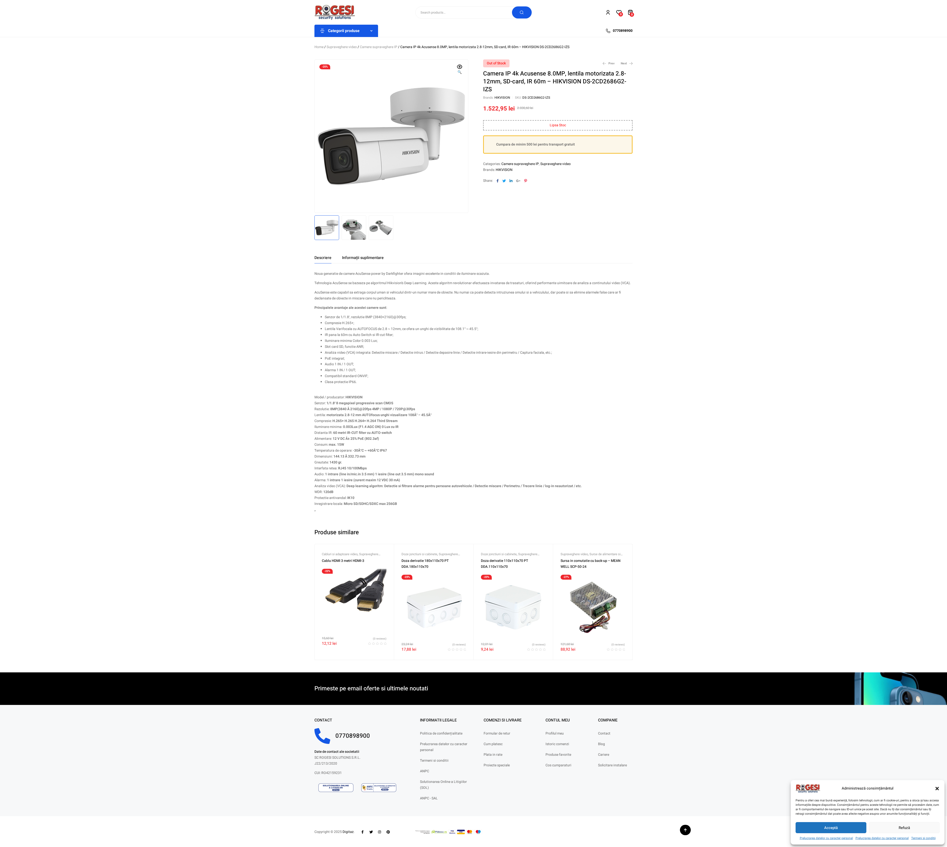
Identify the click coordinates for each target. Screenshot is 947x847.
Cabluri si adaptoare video (340, 554)
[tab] (322, 257)
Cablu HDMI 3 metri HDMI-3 (343, 560)
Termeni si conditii (923, 838)
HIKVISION (502, 97)
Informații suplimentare (363, 258)
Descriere (322, 258)
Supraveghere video (342, 47)
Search (522, 12)
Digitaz (348, 831)
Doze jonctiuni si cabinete (419, 554)
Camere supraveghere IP (378, 47)
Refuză (904, 827)
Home (319, 47)
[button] (937, 788)
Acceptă (831, 827)
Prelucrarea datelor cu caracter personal (826, 838)
